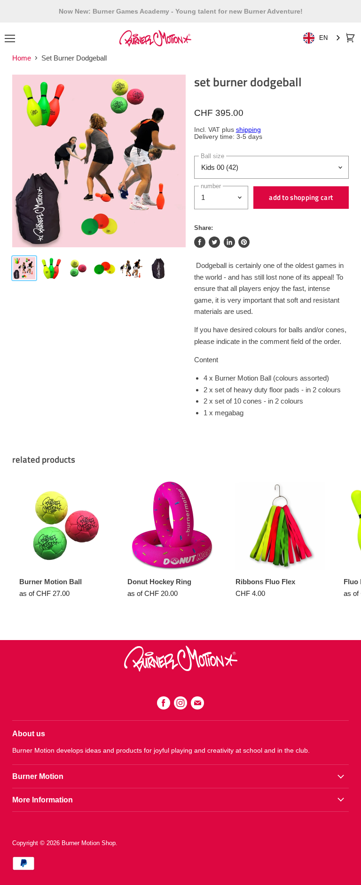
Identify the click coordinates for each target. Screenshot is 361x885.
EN (323, 37)
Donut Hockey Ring (159, 582)
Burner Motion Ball (50, 582)
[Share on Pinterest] (244, 242)
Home (21, 58)
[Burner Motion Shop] (180, 669)
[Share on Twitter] (214, 242)
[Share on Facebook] (199, 242)
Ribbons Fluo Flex (265, 582)
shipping (248, 129)
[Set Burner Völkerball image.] (98, 161)
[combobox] (322, 38)
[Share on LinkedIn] (229, 242)
